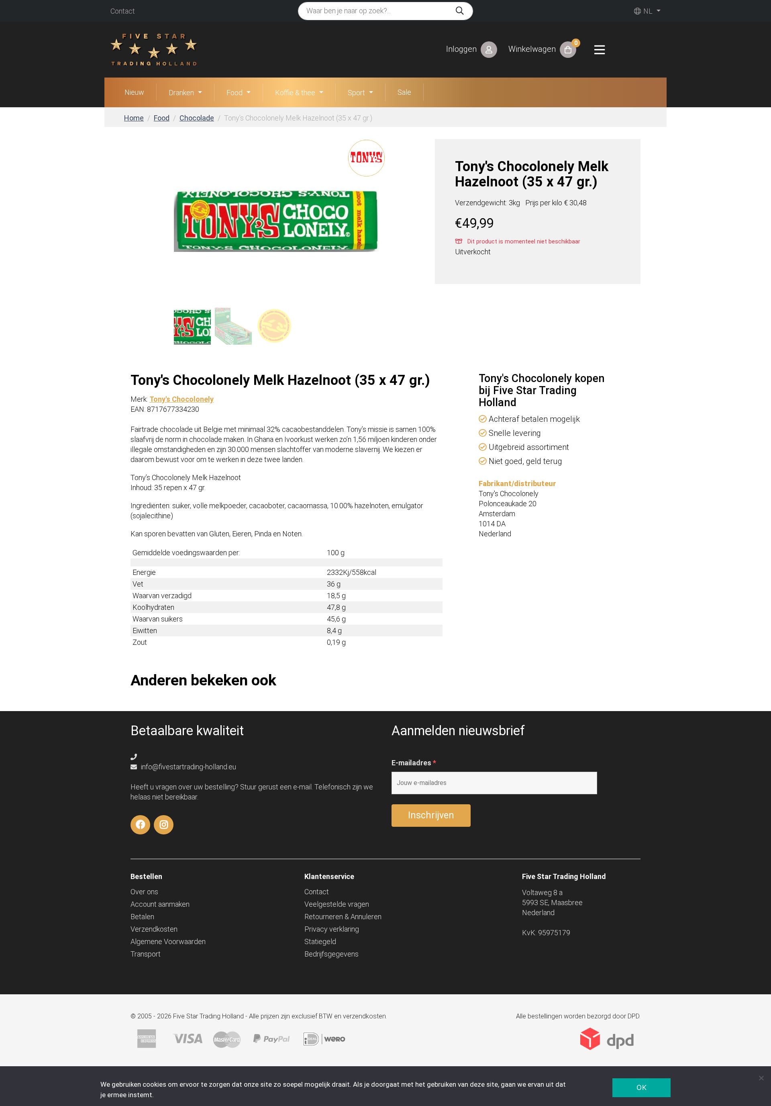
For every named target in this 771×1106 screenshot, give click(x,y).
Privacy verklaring (331, 929)
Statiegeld (320, 941)
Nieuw (134, 92)
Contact (122, 11)
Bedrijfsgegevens (331, 954)
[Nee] (761, 1078)
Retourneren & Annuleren (342, 916)
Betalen (142, 916)
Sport (356, 92)
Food (234, 92)
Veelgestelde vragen (336, 904)
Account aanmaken (160, 904)
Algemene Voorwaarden (168, 941)
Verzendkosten (154, 929)
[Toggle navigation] (599, 49)
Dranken (181, 92)
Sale (404, 92)
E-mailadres (414, 763)
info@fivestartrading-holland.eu (187, 767)
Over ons (144, 891)
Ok (641, 1088)
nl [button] (647, 11)
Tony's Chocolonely (181, 399)
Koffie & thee (295, 92)
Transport (146, 954)
